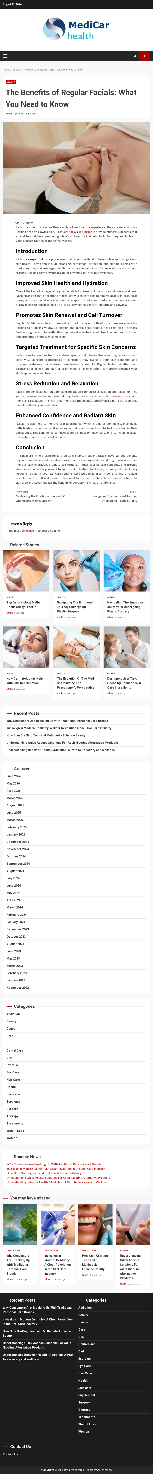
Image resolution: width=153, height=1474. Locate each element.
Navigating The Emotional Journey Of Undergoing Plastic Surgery (40, 496)
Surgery (12, 1109)
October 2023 (16, 936)
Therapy (12, 1116)
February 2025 (17, 827)
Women (12, 1138)
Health (11, 1087)
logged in (31, 530)
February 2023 (17, 973)
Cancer (12, 1028)
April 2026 (14, 791)
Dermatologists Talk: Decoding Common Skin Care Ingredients (127, 647)
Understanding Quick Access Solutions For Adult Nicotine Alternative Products (62, 742)
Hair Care (13, 1079)
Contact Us (10, 1454)
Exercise (13, 1065)
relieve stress (121, 396)
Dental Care (15, 1050)
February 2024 (17, 915)
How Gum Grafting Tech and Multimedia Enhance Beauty (46, 735)
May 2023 (13, 958)
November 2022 (18, 987)
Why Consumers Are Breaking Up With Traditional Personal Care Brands (57, 721)
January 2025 (16, 834)
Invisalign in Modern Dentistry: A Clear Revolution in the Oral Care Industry (59, 728)
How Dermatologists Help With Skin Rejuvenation (26, 647)
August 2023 (15, 944)
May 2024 (13, 893)
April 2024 (14, 900)
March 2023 (15, 966)
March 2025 (15, 820)
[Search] (135, 55)
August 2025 (15, 805)
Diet (9, 1058)
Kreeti (89, 1469)
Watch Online (144, 56)
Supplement (15, 1101)
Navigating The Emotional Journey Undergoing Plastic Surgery (114, 496)
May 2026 (13, 783)
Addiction (13, 1014)
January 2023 (16, 980)
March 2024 (15, 907)
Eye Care (13, 1072)
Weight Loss (15, 1131)
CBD (10, 1043)
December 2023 (18, 929)
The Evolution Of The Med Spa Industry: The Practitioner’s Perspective (76, 647)
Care (10, 1036)
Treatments (15, 1123)
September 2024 (18, 863)
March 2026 (15, 798)
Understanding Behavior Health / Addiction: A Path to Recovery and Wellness (61, 750)
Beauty (11, 82)
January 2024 (16, 922)
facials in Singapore (82, 231)
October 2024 (16, 856)
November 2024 (18, 849)
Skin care (13, 1094)
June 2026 (14, 776)
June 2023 (14, 951)
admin (9, 114)
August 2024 (15, 871)
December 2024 (18, 842)
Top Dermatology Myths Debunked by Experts (26, 571)
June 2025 (14, 812)
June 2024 (14, 885)
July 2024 (13, 878)
